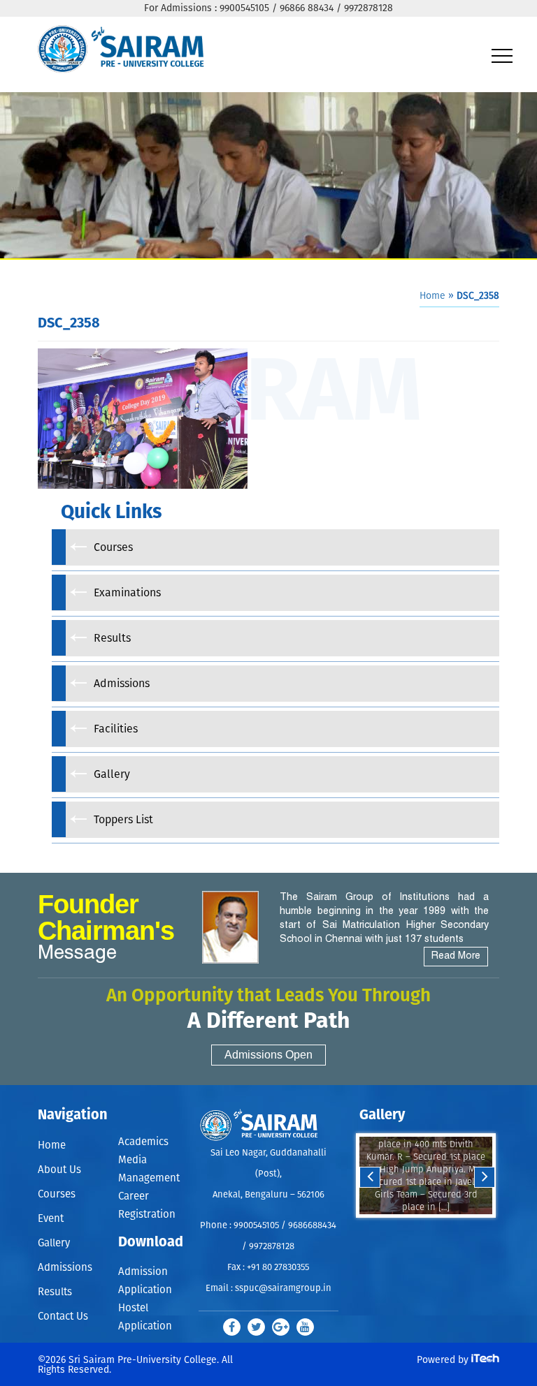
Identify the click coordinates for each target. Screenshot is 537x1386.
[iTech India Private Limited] (485, 1359)
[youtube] (305, 1327)
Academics (143, 1142)
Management (149, 1178)
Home (432, 296)
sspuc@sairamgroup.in (283, 1288)
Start (424, 1231)
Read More (455, 956)
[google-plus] (280, 1327)
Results (55, 1292)
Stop (435, 1231)
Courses (57, 1194)
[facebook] (232, 1327)
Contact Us (63, 1316)
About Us (59, 1170)
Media (132, 1160)
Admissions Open (268, 1055)
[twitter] (256, 1327)
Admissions (65, 1267)
